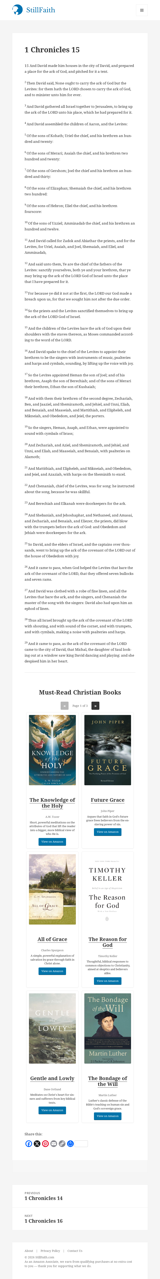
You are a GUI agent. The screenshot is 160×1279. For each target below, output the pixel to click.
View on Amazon (52, 841)
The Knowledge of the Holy (52, 802)
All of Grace (52, 939)
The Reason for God (108, 942)
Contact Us (75, 1251)
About (29, 1251)
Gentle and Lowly (52, 1078)
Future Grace (108, 799)
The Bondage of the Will (107, 1081)
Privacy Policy (50, 1251)
